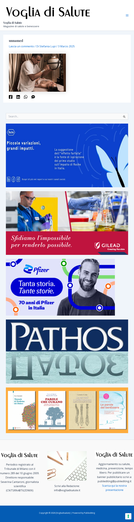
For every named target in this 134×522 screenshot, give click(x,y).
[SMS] (33, 97)
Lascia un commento (21, 46)
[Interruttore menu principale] (127, 15)
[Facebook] (10, 97)
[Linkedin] (18, 97)
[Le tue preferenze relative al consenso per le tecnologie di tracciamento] (128, 516)
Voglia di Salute (12, 22)
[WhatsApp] (25, 97)
